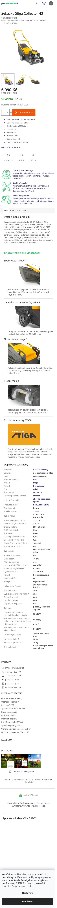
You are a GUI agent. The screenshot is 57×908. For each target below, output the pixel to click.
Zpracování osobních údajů (13, 708)
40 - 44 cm (38, 492)
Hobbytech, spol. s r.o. (24, 779)
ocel (35, 479)
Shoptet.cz (8, 779)
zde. (30, 886)
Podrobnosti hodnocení (35, 20)
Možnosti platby (8, 715)
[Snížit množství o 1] (10, 113)
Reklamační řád (8, 705)
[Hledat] (37, 3)
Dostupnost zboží (9, 712)
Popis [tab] (6, 210)
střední (36, 495)
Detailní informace (9, 147)
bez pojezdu (38, 486)
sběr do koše (39, 499)
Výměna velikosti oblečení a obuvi (16, 729)
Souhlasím (27, 901)
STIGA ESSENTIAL (41, 504)
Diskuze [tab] (25, 210)
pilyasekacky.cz (12, 679)
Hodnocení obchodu (44, 779)
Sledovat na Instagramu (23, 771)
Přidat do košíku (25, 112)
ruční (35, 489)
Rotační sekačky (40, 469)
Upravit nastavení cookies (33, 806)
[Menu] (51, 3)
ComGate (29, 782)
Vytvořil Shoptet (31, 795)
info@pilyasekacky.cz (14, 668)
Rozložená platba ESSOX (12, 722)
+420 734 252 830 (13, 672)
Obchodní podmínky (10, 702)
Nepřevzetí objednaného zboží (14, 732)
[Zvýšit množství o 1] (10, 110)
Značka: (10, 23)
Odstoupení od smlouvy (11, 698)
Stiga (35, 482)
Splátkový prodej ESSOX (11, 725)
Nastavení (27, 892)
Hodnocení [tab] (15, 210)
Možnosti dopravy (9, 718)
